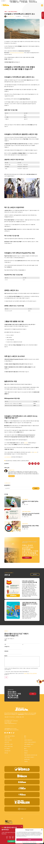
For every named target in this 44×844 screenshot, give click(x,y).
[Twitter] (7, 732)
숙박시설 (6, 752)
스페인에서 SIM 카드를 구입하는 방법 (30, 501)
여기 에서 (26, 442)
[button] (41, 829)
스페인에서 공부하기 (25, 460)
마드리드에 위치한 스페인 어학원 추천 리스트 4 (30, 526)
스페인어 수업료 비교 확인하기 (30, 742)
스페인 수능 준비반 (8, 740)
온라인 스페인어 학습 (8, 746)
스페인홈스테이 (7, 750)
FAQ (25, 737)
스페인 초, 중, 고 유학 (8, 744)
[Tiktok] (13, 732)
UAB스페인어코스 (8, 460)
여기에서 (35, 452)
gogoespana (21, 714)
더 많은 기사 (11, 476)
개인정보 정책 (27, 759)
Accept (29, 839)
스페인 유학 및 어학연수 (12, 11)
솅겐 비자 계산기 (32, 0)
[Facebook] (5, 732)
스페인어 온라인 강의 (23, 0)
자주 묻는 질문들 (24, 2)
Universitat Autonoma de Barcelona (17, 52)
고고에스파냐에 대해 (33, 2)
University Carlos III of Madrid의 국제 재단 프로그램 (30, 514)
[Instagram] (11, 732)
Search (35, 488)
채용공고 (26, 752)
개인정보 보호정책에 (33, 673)
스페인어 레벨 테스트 (13, 0)
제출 (6, 677)
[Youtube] (9, 732)
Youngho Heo (11, 16)
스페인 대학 (6, 742)
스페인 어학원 (7, 737)
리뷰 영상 (26, 750)
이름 (5, 644)
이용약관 (25, 673)
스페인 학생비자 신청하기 (29, 757)
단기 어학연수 (7, 748)
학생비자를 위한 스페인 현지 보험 (30, 755)
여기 (31, 452)
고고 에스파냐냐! (7, 456)
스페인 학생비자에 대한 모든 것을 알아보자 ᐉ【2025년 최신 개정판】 (29, 604)
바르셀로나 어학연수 (17, 460)
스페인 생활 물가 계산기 (14, 2)
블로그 (25, 748)
